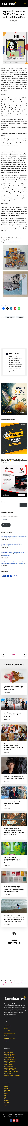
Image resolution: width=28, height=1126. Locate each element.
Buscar (3, 502)
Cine (5, 1095)
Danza (5, 1104)
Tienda (5, 1036)
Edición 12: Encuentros (10, 1056)
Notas (5, 1106)
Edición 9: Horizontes (9, 1061)
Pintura (6, 1093)
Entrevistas (7, 1090)
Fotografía (6, 1100)
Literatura (6, 1092)
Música (5, 1099)
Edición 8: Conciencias (10, 1063)
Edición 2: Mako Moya (10, 1073)
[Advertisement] (14, 334)
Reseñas (6, 1088)
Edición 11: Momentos (9, 1057)
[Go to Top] (24, 1122)
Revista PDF (7, 1031)
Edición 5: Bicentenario (10, 1068)
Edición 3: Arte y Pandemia (11, 1071)
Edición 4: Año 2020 (9, 1070)
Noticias (6, 1028)
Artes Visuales (10, 9)
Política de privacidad (9, 1038)
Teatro (5, 1097)
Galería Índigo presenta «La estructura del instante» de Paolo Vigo (12, 714)
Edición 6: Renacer (9, 1066)
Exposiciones (18, 9)
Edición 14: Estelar (8, 1052)
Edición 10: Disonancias (10, 1059)
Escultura (6, 1102)
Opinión (6, 1086)
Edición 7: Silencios (9, 1064)
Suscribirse (6, 525)
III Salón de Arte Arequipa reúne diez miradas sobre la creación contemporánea (13, 687)
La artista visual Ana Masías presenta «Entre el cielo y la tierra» (12, 803)
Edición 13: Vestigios (9, 1054)
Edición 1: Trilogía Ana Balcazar (12, 1075)
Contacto (6, 1041)
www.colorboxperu (14, 242)
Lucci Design (19, 1117)
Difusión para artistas (9, 1033)
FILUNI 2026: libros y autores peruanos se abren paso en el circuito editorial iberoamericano (12, 553)
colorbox (20, 317)
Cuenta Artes (14, 20)
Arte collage (10, 317)
